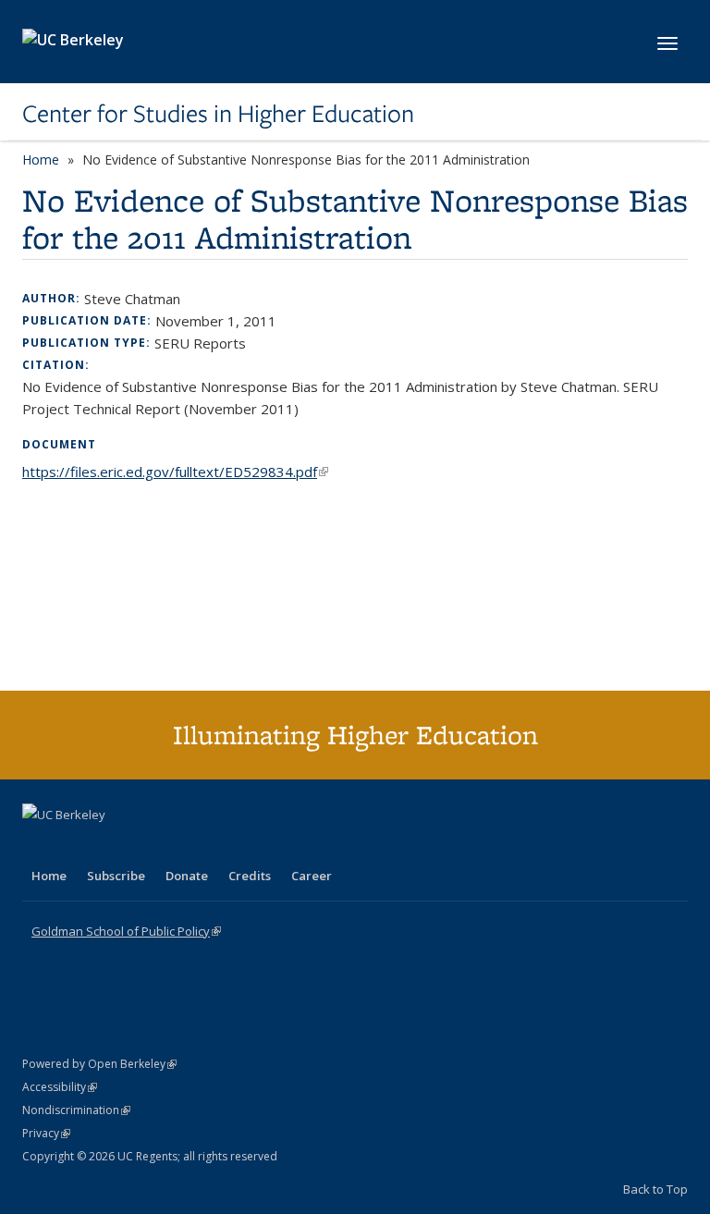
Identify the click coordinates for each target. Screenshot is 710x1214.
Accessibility (59, 1087)
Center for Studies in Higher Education (218, 113)
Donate (186, 875)
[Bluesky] (183, 846)
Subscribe (116, 875)
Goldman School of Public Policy (126, 931)
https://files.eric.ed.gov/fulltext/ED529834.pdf (175, 471)
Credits (249, 875)
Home (40, 159)
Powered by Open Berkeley (99, 1064)
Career (311, 875)
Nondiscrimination (76, 1110)
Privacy (46, 1133)
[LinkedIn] (74, 846)
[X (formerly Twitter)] (38, 846)
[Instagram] (147, 846)
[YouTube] (111, 846)
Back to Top (655, 1189)
